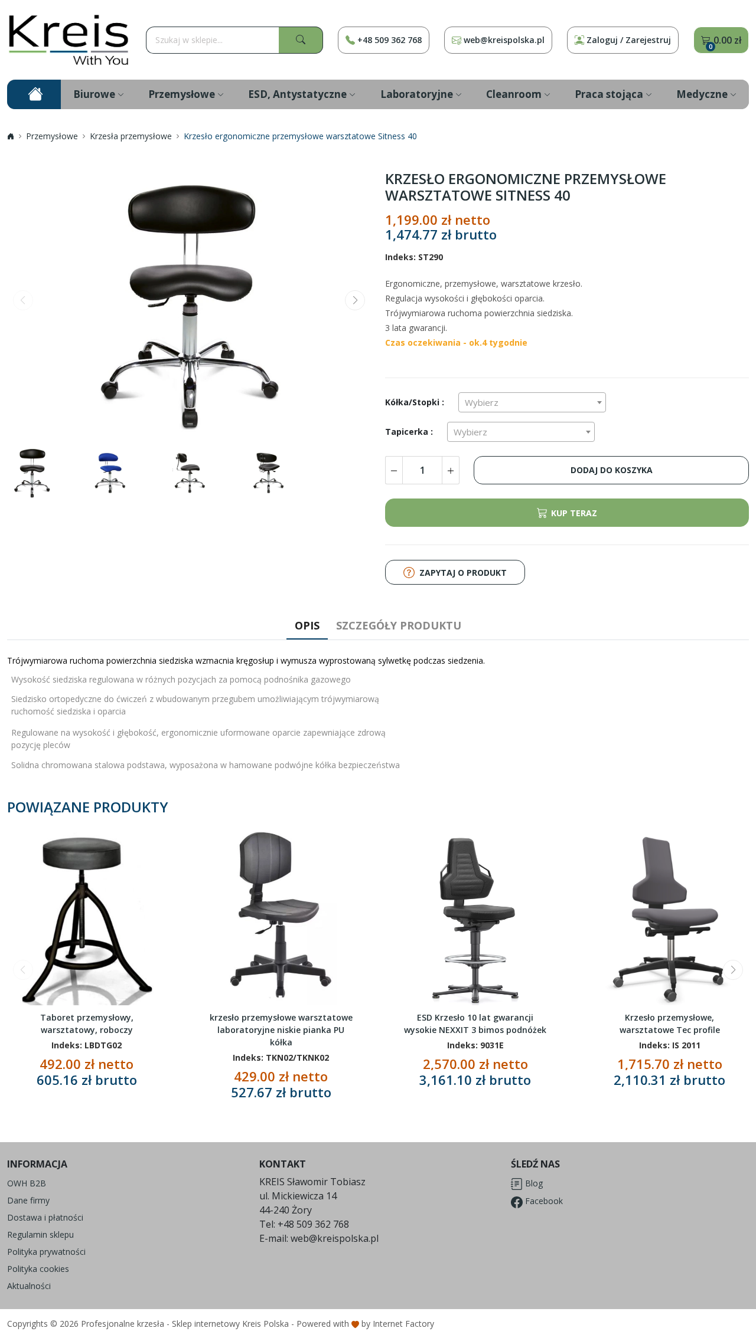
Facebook (543, 1200)
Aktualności (29, 1285)
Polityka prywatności (46, 1251)
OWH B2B (26, 1183)
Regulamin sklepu (40, 1234)
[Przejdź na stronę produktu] (147, 969)
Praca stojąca (609, 94)
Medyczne (702, 94)
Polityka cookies (38, 1268)
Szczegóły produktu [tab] (398, 625)
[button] (355, 300)
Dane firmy (28, 1200)
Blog (533, 1183)
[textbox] (532, 402)
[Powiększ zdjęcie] (189, 302)
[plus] (451, 470)
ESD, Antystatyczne (297, 94)
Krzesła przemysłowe (131, 136)
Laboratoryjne (416, 94)
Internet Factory (403, 1323)
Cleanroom (514, 94)
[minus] (393, 470)
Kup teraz (574, 513)
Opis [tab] (307, 625)
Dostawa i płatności (45, 1217)
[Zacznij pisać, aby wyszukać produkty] (301, 40)
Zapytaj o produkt (463, 572)
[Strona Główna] (69, 40)
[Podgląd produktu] (86, 915)
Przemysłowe (181, 94)
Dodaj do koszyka (612, 469)
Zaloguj (628, 39)
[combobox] (532, 402)
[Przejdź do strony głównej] (34, 94)
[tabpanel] (378, 713)
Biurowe (94, 94)
